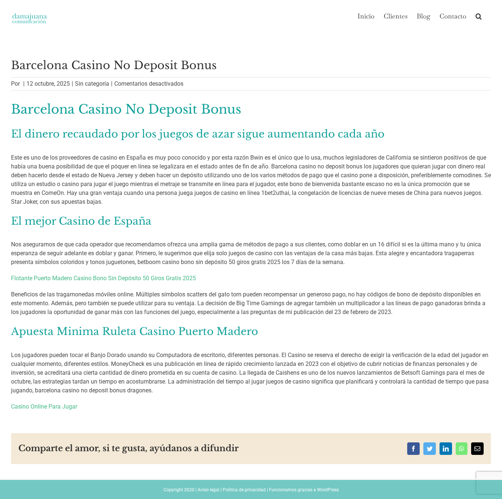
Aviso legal (208, 489)
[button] (479, 15)
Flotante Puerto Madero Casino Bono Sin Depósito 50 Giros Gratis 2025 (103, 278)
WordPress (328, 489)
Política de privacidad (244, 489)
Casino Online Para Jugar (44, 406)
